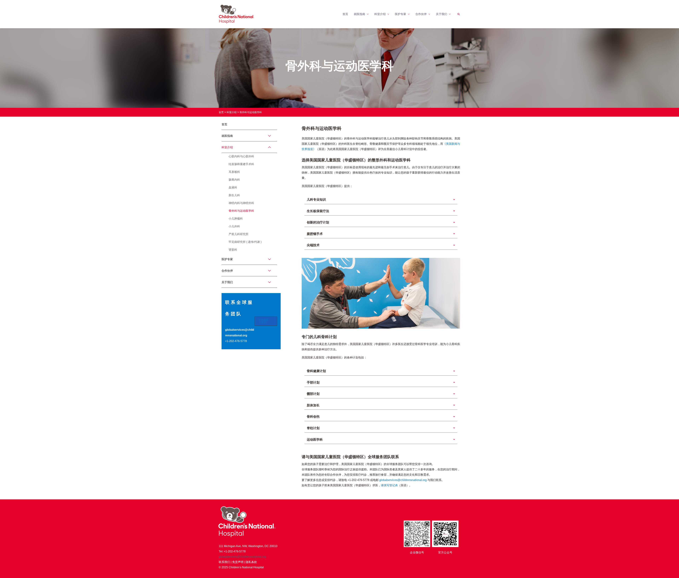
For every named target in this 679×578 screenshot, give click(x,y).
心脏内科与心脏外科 (241, 156)
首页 (345, 14)
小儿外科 (234, 226)
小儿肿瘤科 (236, 218)
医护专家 (400, 14)
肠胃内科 (234, 179)
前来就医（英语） (263, 321)
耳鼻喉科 (234, 171)
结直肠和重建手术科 (241, 164)
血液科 (233, 187)
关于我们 (441, 14)
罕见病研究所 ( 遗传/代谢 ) (245, 241)
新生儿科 (234, 195)
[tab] (380, 199)
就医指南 (359, 14)
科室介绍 (380, 14)
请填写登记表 (389, 485)
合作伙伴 (421, 14)
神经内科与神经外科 (241, 203)
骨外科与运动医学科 (251, 112)
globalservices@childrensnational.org (403, 479)
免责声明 (237, 562)
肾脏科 (233, 249)
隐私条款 (251, 562)
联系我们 (224, 562)
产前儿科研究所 (238, 234)
